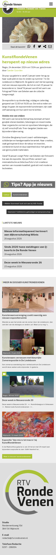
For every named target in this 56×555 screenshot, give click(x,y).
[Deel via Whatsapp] (29, 47)
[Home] (12, 4)
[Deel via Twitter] (39, 47)
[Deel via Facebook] (34, 47)
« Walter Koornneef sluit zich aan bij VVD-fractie (23, 203)
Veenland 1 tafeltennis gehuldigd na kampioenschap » (30, 212)
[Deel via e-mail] (50, 47)
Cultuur (6, 195)
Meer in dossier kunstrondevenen (17, 456)
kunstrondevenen (20, 195)
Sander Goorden (15, 70)
